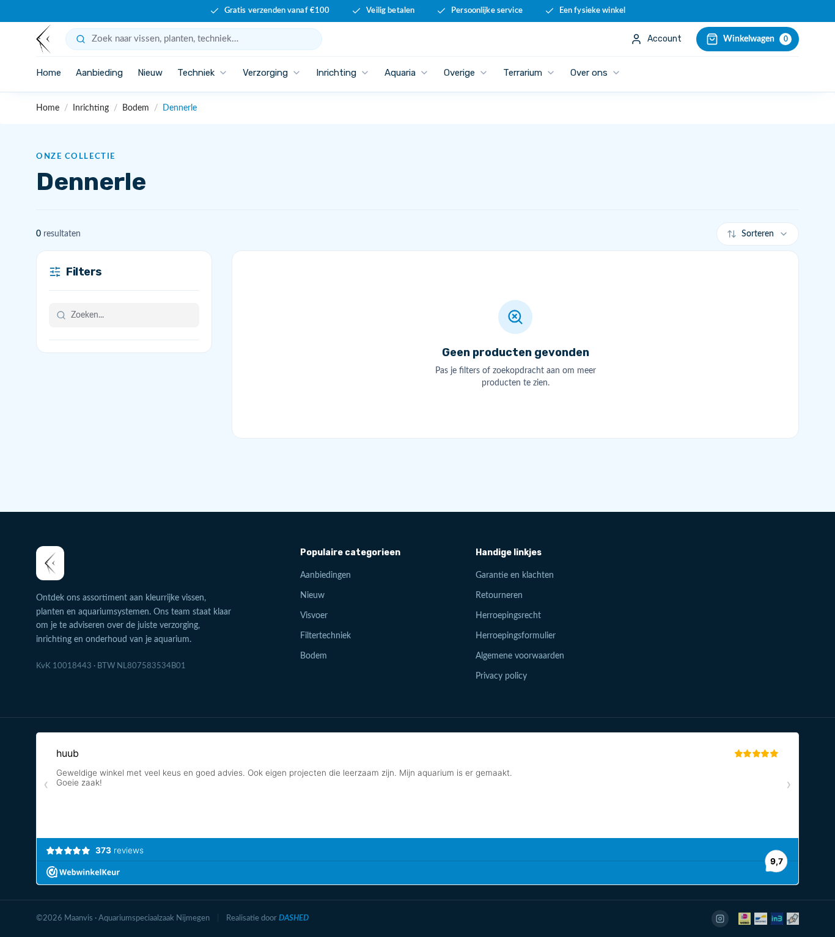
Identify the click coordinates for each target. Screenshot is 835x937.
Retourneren (499, 595)
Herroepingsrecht (508, 615)
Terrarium (522, 72)
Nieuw (150, 72)
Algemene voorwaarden (520, 656)
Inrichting (336, 72)
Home (48, 72)
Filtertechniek (325, 636)
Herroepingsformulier (516, 636)
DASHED (294, 918)
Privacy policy (501, 676)
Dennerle (180, 108)
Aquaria (400, 72)
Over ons (589, 72)
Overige (459, 72)
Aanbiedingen (325, 575)
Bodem (135, 108)
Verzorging (265, 72)
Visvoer (314, 615)
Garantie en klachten (515, 575)
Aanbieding (99, 72)
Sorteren (757, 234)
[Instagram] (720, 918)
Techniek (196, 72)
